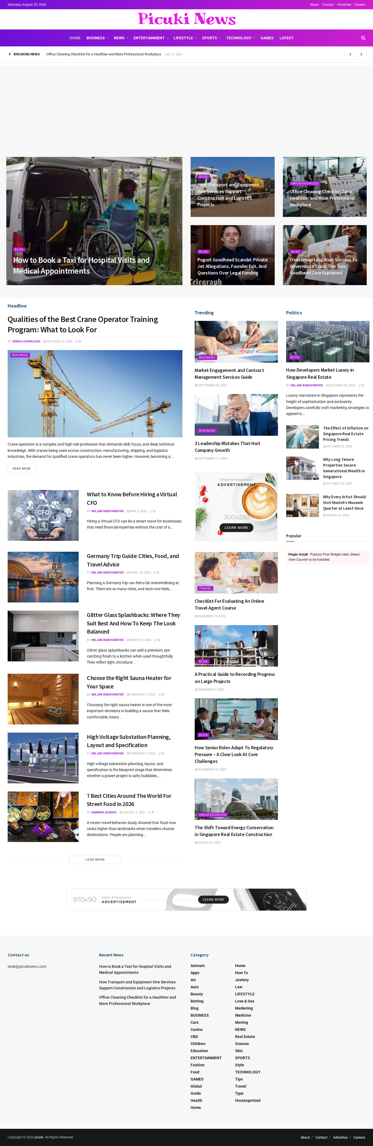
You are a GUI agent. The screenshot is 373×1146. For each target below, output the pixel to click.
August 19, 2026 (68, 283)
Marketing (244, 1008)
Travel (205, 588)
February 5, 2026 (142, 694)
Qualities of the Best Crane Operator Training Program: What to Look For (83, 324)
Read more (22, 468)
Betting (197, 1001)
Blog (19, 249)
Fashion (198, 1065)
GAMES (267, 38)
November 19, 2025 (211, 769)
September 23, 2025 (212, 385)
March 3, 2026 (140, 640)
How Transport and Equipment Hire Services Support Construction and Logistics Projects (228, 194)
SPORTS (209, 38)
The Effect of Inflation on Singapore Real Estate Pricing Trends (345, 433)
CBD (194, 1036)
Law (238, 987)
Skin (239, 1051)
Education (199, 1051)
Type (239, 1093)
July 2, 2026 (209, 283)
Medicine (243, 1015)
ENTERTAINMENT (149, 38)
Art (193, 980)
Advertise (344, 5)
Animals (198, 965)
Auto (195, 987)
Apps (195, 973)
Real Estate (245, 1036)
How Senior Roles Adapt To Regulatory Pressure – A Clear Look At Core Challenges (234, 754)
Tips (239, 1079)
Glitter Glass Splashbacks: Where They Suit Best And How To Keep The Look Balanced (133, 623)
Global (196, 1086)
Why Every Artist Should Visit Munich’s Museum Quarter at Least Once (344, 502)
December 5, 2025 (210, 689)
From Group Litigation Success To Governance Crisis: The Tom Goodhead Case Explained (323, 266)
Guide (196, 1093)
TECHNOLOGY (238, 38)
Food (195, 1072)
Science (242, 1043)
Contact (328, 5)
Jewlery (242, 980)
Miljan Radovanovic (34, 283)
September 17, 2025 (212, 458)
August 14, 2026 (212, 215)
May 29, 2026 (301, 283)
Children (198, 1043)
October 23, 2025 (342, 385)
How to (241, 973)
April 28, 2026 (139, 572)
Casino (197, 1029)
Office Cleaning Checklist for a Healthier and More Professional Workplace (322, 198)
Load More (95, 859)
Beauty (197, 994)
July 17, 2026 (302, 215)
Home (75, 38)
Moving (241, 1022)
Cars (195, 1022)
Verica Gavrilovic (26, 341)
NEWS (119, 38)
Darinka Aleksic (104, 812)
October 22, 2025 (59, 341)
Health (196, 1100)
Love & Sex (244, 1001)
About (314, 5)
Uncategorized (305, 183)
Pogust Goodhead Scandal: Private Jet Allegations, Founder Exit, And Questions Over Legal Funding (122, 54)
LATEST (287, 38)
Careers (359, 5)
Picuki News (186, 19)
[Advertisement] (186, 103)
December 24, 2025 (211, 616)
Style (239, 1065)
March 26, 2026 (209, 842)
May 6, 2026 (138, 511)
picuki (39, 1137)
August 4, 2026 (133, 812)
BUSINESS (96, 38)
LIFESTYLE (183, 38)
